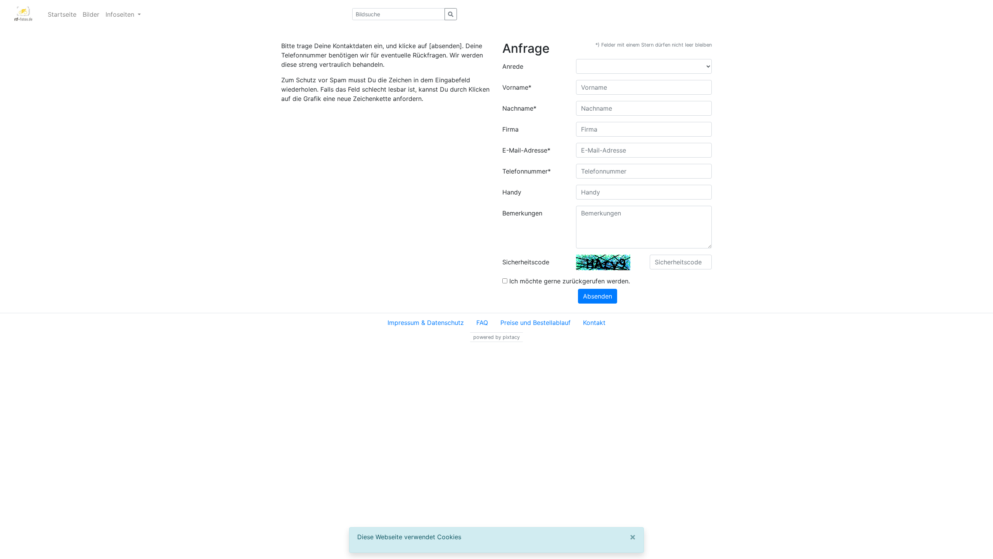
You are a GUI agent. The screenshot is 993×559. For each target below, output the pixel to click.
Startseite (62, 14)
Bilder (91, 14)
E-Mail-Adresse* (526, 150)
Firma (510, 129)
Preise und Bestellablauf (535, 322)
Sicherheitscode (525, 262)
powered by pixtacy (496, 337)
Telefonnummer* (526, 171)
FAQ (482, 322)
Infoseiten (121, 14)
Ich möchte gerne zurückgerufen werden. (568, 281)
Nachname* (519, 108)
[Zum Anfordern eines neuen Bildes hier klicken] (603, 262)
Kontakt (594, 322)
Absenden (597, 296)
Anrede (512, 66)
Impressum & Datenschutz (426, 322)
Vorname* (516, 87)
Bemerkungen (522, 213)
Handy (511, 192)
